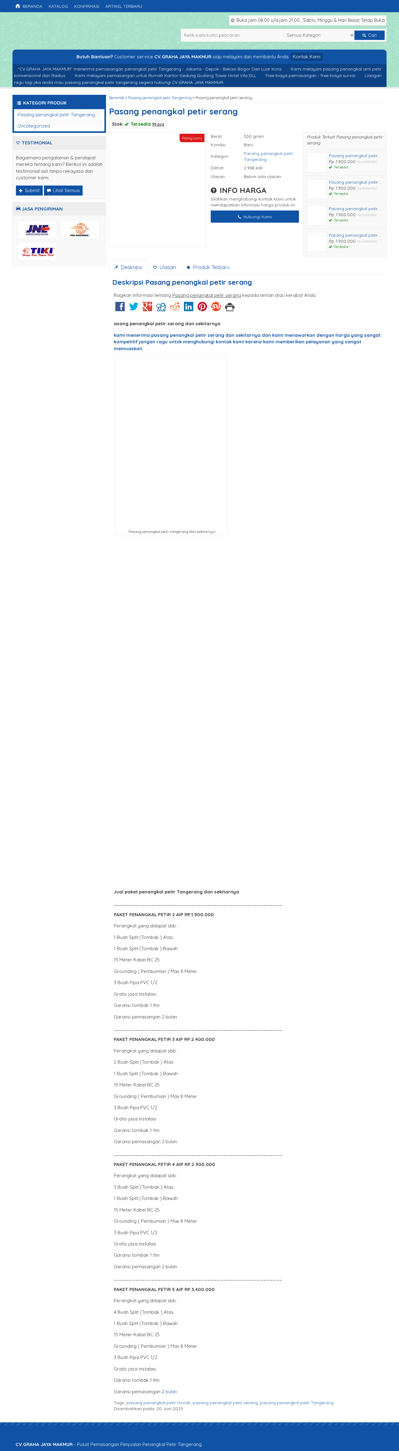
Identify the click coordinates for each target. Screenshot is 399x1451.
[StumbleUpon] (216, 309)
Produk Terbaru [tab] (210, 267)
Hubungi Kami (257, 216)
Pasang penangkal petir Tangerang (160, 97)
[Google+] (147, 309)
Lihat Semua (65, 190)
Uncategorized (34, 126)
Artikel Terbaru (123, 6)
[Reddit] (175, 309)
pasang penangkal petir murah (158, 1402)
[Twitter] (133, 309)
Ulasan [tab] (167, 267)
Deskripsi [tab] (130, 267)
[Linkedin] (188, 309)
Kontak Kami (306, 57)
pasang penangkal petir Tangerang (297, 1402)
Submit (32, 190)
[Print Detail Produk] (230, 309)
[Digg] (161, 309)
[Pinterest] (202, 309)
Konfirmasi (86, 6)
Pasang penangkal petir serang (173, 111)
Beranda (32, 6)
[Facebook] (120, 309)
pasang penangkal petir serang (225, 1402)
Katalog (58, 6)
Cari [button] (372, 35)
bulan (171, 1392)
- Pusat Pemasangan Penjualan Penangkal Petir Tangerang (109, 1444)
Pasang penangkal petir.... (355, 155)
